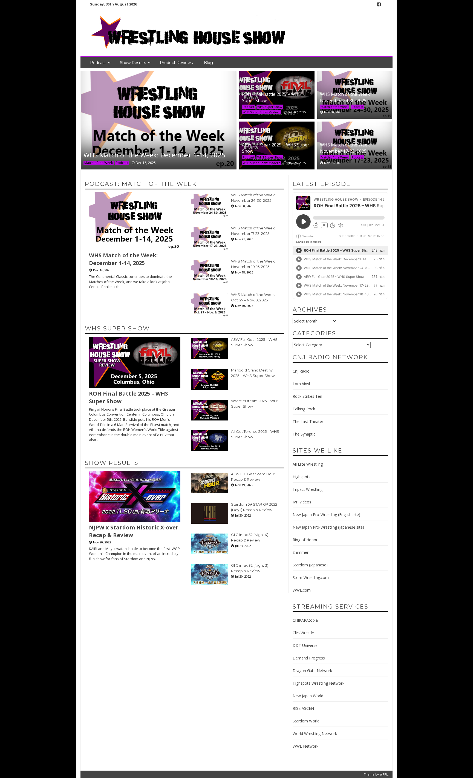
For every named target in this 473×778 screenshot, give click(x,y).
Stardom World (306, 721)
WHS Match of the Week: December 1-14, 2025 (154, 154)
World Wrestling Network (315, 733)
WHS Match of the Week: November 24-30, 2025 (345, 97)
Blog (208, 62)
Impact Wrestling (307, 489)
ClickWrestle (303, 632)
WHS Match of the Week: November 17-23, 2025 (345, 148)
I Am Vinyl (301, 383)
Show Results (133, 62)
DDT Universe (305, 645)
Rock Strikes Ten (307, 396)
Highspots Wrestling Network (318, 683)
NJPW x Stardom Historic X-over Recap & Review (133, 531)
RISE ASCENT (304, 708)
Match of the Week (98, 162)
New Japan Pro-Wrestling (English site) (326, 514)
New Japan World (308, 695)
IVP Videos (302, 502)
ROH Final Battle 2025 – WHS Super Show (128, 397)
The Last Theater (308, 421)
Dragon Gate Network (312, 670)
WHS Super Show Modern (261, 112)
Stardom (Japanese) (310, 564)
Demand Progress (309, 658)
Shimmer (300, 552)
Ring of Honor (305, 539)
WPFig (384, 774)
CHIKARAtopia (305, 620)
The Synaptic (304, 434)
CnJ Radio (301, 371)
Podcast (98, 62)
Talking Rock (304, 408)
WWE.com (302, 590)
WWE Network (305, 746)
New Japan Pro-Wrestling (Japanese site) (328, 527)
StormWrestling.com (311, 577)
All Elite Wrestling (308, 464)
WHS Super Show (269, 107)
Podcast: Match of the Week (141, 183)
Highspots (301, 476)
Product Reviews (176, 62)
